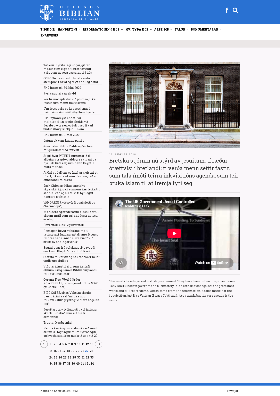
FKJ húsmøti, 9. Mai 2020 (61, 135)
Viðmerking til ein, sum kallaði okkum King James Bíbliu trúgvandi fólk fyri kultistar (70, 270)
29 (74, 357)
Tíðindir (47, 29)
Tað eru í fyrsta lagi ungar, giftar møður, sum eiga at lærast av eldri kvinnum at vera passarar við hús (68, 68)
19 (73, 351)
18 (68, 351)
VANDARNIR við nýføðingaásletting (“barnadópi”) (69, 204)
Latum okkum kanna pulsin (63, 140)
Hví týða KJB (136, 29)
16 (59, 351)
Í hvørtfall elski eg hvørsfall (63, 225)
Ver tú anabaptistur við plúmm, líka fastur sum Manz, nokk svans (69, 101)
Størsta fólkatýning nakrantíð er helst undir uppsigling (71, 259)
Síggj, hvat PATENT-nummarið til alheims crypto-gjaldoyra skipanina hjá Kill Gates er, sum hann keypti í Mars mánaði (69, 161)
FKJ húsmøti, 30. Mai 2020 (62, 88)
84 (92, 363)
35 (55, 363)
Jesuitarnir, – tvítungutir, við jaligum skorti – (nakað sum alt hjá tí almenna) (70, 313)
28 (69, 357)
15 (55, 351)
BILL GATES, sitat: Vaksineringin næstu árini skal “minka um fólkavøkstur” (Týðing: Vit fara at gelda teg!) (71, 298)
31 (83, 357)
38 (69, 363)
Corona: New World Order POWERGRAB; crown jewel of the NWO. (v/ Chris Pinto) (71, 283)
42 (87, 363)
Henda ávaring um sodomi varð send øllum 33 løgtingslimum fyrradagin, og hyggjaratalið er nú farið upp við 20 (70, 332)
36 (60, 363)
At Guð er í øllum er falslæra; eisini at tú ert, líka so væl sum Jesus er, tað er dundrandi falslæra (70, 176)
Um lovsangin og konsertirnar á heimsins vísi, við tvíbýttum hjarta (68, 110)
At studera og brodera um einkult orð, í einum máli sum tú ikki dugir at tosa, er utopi (71, 215)
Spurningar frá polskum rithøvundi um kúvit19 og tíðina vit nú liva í (69, 249)
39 (73, 363)
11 (83, 344)
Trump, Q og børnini (58, 322)
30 (79, 357)
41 (82, 363)
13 (92, 344)
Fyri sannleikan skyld (59, 93)
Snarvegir (49, 35)
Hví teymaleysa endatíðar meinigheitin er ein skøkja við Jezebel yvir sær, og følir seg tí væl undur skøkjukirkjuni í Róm (68, 123)
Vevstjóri (233, 391)
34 (51, 363)
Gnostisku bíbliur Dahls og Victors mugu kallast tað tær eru (68, 148)
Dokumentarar (204, 29)
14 (51, 351)
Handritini (67, 29)
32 (87, 357)
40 (78, 363)
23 (92, 351)
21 (82, 351)
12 (87, 344)
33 (92, 357)
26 (60, 357)
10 (79, 344)
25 (55, 357)
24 (51, 357)
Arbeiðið (161, 29)
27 (65, 357)
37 (64, 363)
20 (77, 351)
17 (64, 351)
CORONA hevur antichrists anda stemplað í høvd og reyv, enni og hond (70, 80)
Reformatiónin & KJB (101, 29)
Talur (180, 29)
